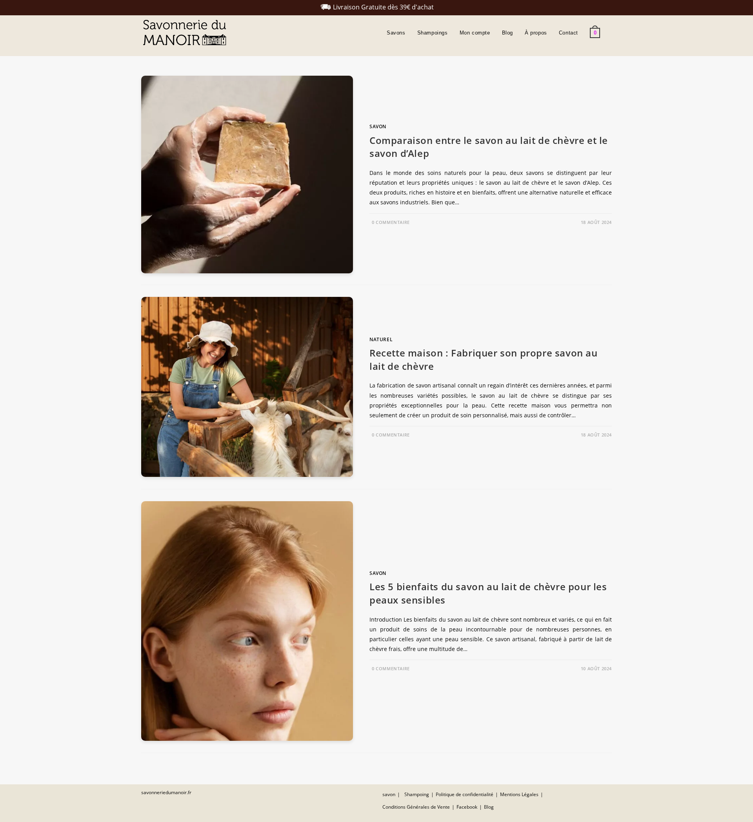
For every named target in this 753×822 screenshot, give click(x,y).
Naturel (381, 339)
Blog (489, 807)
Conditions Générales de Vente (416, 807)
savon (388, 794)
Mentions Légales (519, 794)
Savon (377, 126)
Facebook (467, 807)
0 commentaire (391, 222)
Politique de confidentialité (464, 794)
